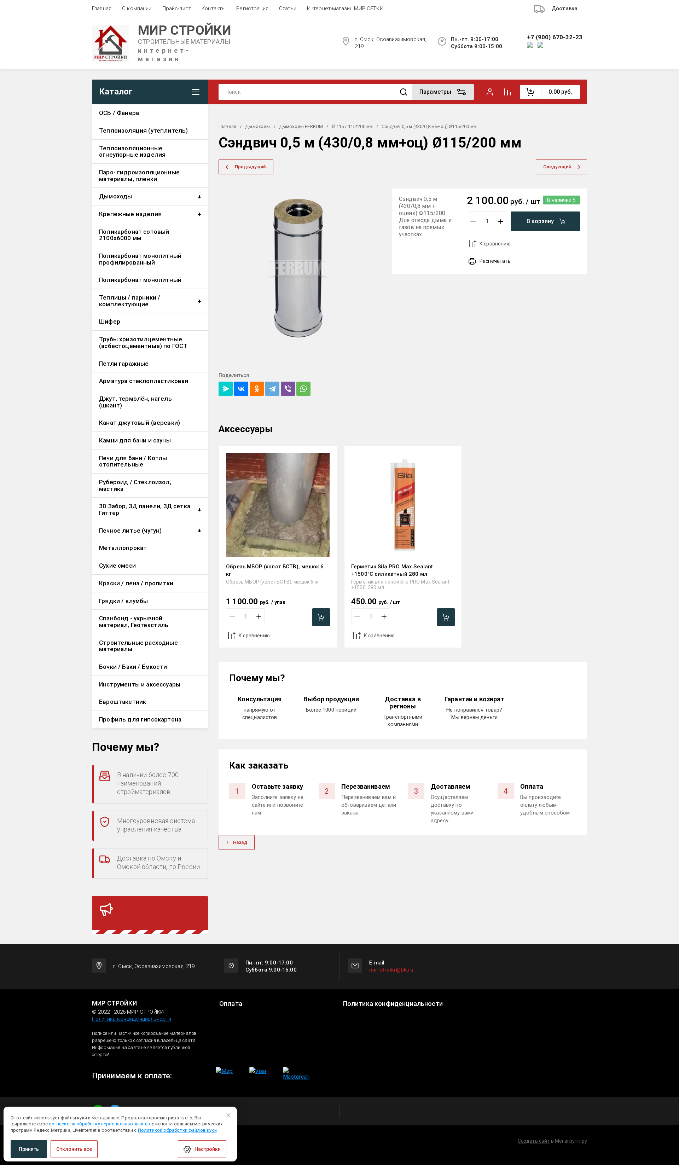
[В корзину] (321, 617)
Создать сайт (534, 1141)
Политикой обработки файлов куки (177, 1130)
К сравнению (495, 244)
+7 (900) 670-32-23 (554, 37)
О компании (137, 8)
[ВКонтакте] (241, 389)
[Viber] (288, 389)
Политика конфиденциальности (131, 1019)
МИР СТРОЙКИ (184, 30)
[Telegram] (272, 389)
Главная (101, 8)
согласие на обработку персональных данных (100, 1123)
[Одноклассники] (257, 389)
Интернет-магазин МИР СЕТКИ (345, 8)
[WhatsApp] (303, 389)
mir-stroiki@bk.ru (391, 970)
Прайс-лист (176, 8)
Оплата (230, 1003)
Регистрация (252, 8)
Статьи (287, 8)
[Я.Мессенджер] (226, 389)
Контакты (214, 8)
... (396, 8)
